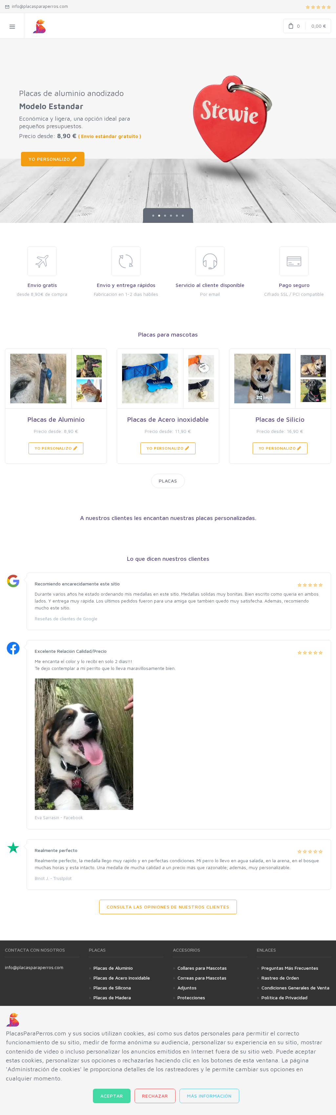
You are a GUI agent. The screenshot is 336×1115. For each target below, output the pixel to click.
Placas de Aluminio (113, 968)
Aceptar (111, 1096)
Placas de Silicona (112, 987)
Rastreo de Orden (280, 978)
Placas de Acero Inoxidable (122, 978)
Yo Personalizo (50, 159)
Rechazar (155, 1096)
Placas (168, 481)
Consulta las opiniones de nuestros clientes (168, 907)
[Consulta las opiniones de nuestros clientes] (318, 6)
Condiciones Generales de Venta (295, 987)
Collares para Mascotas (202, 968)
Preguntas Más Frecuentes (290, 968)
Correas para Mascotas (202, 978)
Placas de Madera (112, 997)
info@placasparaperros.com (34, 967)
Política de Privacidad (284, 997)
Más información (209, 1096)
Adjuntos (187, 987)
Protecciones (191, 997)
